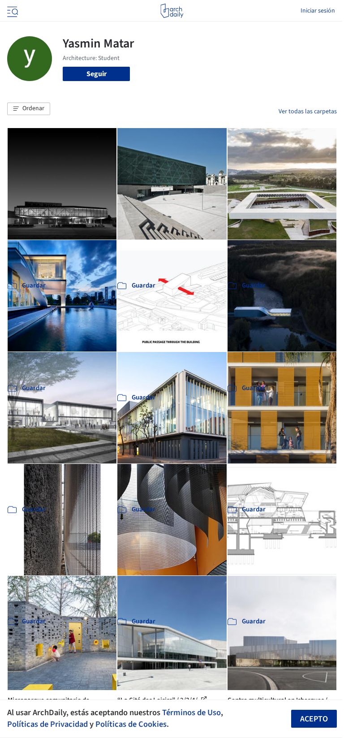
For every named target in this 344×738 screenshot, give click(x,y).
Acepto (314, 719)
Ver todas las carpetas (308, 111)
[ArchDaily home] (171, 11)
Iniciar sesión (318, 11)
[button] (28, 109)
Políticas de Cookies (131, 724)
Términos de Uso (191, 712)
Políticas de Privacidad (47, 724)
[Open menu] (11, 10)
